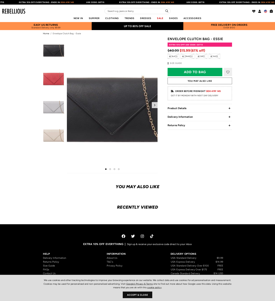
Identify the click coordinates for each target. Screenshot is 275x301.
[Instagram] (142, 236)
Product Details (177, 108)
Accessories (192, 18)
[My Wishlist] (253, 11)
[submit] (166, 11)
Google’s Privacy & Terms (139, 284)
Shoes (173, 18)
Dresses (145, 18)
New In (78, 18)
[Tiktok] (151, 236)
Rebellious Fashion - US (13, 9)
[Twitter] (133, 236)
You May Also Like (200, 81)
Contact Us (49, 273)
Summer (94, 18)
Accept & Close (137, 295)
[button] (271, 11)
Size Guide (49, 265)
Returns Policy (176, 125)
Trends (129, 18)
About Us (112, 257)
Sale (160, 18)
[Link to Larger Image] (112, 105)
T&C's (110, 261)
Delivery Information (180, 116)
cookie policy (154, 287)
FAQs (46, 269)
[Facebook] (123, 236)
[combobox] (137, 11)
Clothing (112, 18)
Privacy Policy (114, 265)
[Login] (259, 11)
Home (46, 33)
